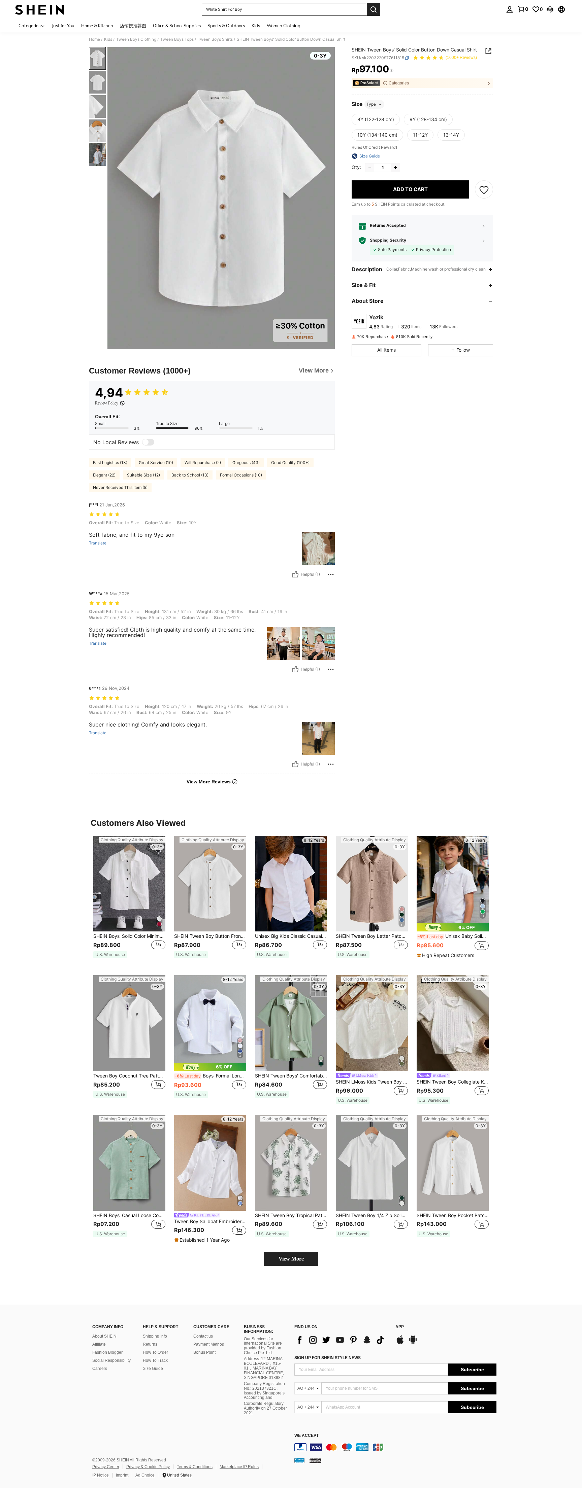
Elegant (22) (104, 474)
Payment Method (208, 1344)
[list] (341, 1340)
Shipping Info (155, 1336)
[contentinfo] (395, 1447)
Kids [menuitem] (256, 25)
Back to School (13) (189, 474)
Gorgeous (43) (246, 462)
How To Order (155, 1352)
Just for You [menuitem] (63, 25)
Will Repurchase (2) (203, 462)
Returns (150, 1344)
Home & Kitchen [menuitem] (97, 25)
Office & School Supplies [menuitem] (177, 25)
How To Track (155, 1360)
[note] (110, 954)
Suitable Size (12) (143, 474)
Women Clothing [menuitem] (283, 25)
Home (94, 39)
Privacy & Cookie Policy (148, 1466)
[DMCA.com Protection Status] (315, 1460)
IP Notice (100, 1475)
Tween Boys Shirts (215, 39)
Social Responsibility (111, 1360)
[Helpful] (295, 574)
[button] (550, 9)
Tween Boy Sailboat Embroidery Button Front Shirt (210, 1221)
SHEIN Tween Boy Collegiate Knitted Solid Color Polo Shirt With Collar (453, 1082)
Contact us (203, 1336)
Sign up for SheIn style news (327, 1357)
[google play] (413, 1343)
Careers (99, 1368)
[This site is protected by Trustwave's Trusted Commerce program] (299, 1460)
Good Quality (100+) (290, 462)
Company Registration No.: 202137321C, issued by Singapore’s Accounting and (264, 1390)
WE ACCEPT (306, 1435)
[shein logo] (39, 9)
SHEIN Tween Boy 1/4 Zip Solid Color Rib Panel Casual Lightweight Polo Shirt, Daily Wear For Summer (372, 1215)
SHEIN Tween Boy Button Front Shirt (210, 936)
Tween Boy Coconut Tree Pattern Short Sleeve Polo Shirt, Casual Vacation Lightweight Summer (129, 1075)
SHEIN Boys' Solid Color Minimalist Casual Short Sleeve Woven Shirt (129, 936)
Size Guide (153, 1368)
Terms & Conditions (195, 1466)
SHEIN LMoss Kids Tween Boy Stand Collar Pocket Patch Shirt (372, 1082)
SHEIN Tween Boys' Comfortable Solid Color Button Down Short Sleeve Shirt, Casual (291, 1075)
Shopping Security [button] (388, 240)
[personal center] (510, 9)
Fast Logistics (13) (110, 462)
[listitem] (129, 900)
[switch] (148, 442)
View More (291, 1259)
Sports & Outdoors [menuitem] (226, 25)
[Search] (373, 9)
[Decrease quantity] (369, 168)
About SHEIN (104, 1336)
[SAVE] (484, 189)
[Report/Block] (331, 574)
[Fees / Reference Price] (391, 70)
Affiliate (99, 1344)
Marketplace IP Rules (239, 1466)
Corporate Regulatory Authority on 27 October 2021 (265, 1408)
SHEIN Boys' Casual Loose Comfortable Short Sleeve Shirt (129, 1215)
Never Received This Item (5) (120, 487)
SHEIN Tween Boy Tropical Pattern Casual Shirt (291, 1215)
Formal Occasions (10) (241, 474)
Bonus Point (204, 1352)
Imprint (122, 1475)
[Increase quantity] (395, 168)
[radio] (376, 119)
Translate (97, 543)
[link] (522, 9)
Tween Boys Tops (177, 39)
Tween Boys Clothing (136, 39)
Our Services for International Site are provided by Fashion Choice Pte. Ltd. (263, 1346)
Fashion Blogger (107, 1352)
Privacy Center (105, 1466)
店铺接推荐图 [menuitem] (133, 25)
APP (399, 1327)
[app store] (400, 1343)
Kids (108, 39)
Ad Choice (145, 1475)
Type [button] (371, 104)
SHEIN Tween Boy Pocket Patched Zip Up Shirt (453, 1215)
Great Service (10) (156, 462)
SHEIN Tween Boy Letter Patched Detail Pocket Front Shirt (372, 936)
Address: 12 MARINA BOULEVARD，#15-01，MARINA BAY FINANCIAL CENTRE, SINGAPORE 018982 (264, 1368)
